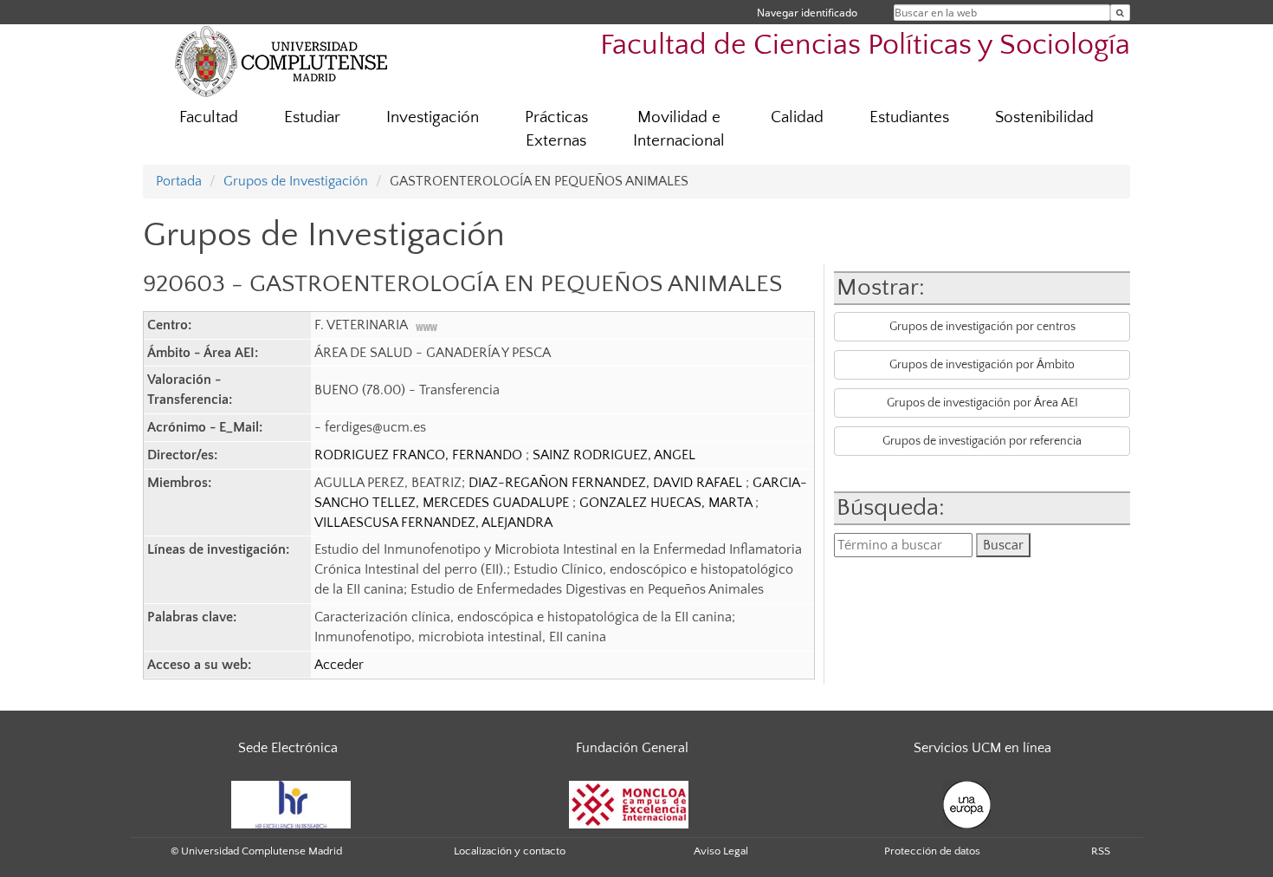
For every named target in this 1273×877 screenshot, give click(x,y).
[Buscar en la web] (1120, 12)
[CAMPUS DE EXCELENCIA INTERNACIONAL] (628, 803)
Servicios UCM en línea (982, 748)
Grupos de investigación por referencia (982, 441)
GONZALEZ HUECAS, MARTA (667, 502)
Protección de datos (932, 851)
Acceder (339, 664)
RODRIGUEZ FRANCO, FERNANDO (420, 455)
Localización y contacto (509, 851)
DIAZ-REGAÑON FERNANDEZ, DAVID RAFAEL (607, 482)
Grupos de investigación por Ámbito (982, 365)
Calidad (797, 117)
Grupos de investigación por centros (982, 327)
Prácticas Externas (556, 129)
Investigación (432, 117)
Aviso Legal (721, 851)
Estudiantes (909, 117)
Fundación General (632, 748)
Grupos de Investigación (295, 181)
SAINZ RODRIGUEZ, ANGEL (614, 455)
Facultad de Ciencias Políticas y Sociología (865, 45)
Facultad (208, 117)
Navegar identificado (807, 12)
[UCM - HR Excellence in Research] (291, 803)
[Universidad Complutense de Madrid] (281, 60)
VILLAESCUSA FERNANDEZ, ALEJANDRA (433, 522)
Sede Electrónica (288, 748)
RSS (1100, 851)
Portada (179, 181)
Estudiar (312, 117)
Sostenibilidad (1044, 117)
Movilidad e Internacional (679, 129)
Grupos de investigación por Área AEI (982, 403)
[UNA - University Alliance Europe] (967, 803)
